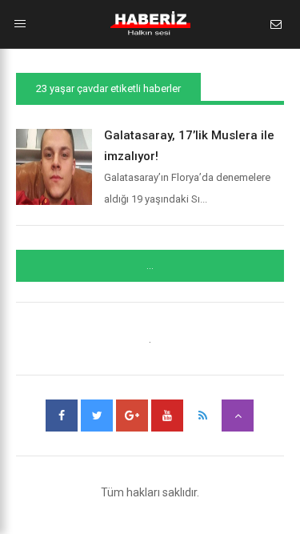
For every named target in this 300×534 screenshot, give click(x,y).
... (150, 265)
